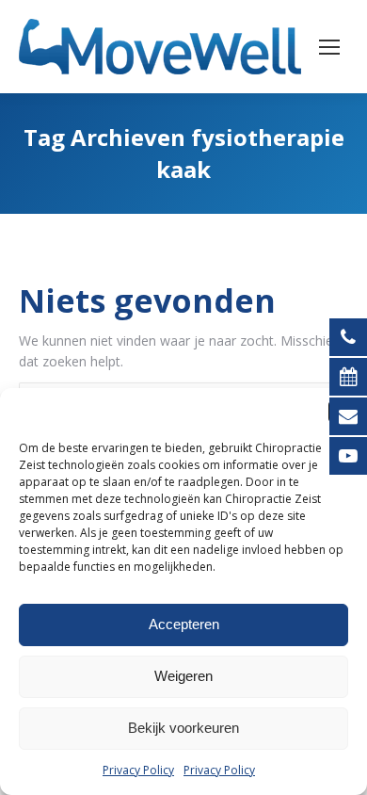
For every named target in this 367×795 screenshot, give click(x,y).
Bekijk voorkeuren (183, 728)
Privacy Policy (138, 770)
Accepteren (184, 624)
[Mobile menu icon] (329, 47)
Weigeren (183, 676)
